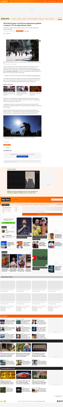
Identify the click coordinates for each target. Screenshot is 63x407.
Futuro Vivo (8, 387)
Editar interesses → (60, 204)
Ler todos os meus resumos (42, 214)
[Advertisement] (55, 362)
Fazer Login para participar (22, 156)
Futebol (6, 326)
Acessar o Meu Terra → (15, 199)
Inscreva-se (7, 222)
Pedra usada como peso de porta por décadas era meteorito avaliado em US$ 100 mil (7, 355)
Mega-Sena (6, 333)
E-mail (58, 1)
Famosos (22, 326)
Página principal (6, 1)
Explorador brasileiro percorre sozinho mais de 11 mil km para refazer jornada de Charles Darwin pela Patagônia (26, 363)
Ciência (1, 352)
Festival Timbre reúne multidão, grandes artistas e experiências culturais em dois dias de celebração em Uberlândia (26, 390)
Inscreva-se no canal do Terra (33, 75)
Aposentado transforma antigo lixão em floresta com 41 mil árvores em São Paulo (23, 355)
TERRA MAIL (45, 1)
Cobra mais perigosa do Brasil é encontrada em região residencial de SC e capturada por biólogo (42, 363)
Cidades (38, 333)
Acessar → (13, 227)
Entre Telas (22, 333)
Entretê (23, 387)
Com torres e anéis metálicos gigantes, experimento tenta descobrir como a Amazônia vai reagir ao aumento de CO (10, 390)
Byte (37, 326)
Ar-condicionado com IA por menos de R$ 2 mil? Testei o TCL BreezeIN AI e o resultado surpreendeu (39, 355)
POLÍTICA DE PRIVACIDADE (40, 401)
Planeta (7, 147)
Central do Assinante (52, 1)
